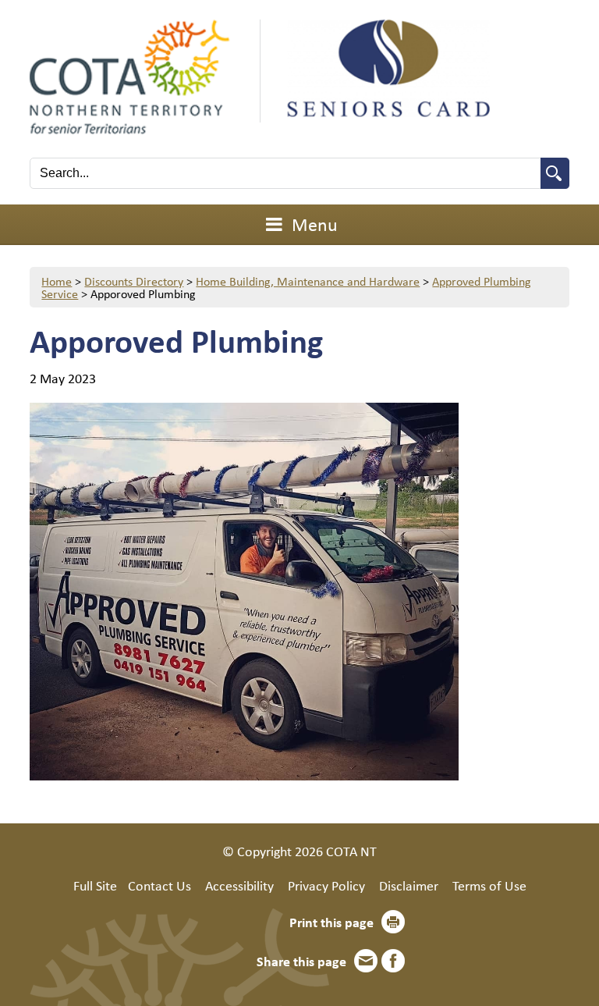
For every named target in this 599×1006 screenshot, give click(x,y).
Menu (313, 224)
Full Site (95, 885)
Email (365, 960)
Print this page (331, 921)
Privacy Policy (326, 885)
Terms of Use (489, 885)
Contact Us (159, 885)
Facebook (393, 960)
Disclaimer (408, 885)
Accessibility (239, 885)
